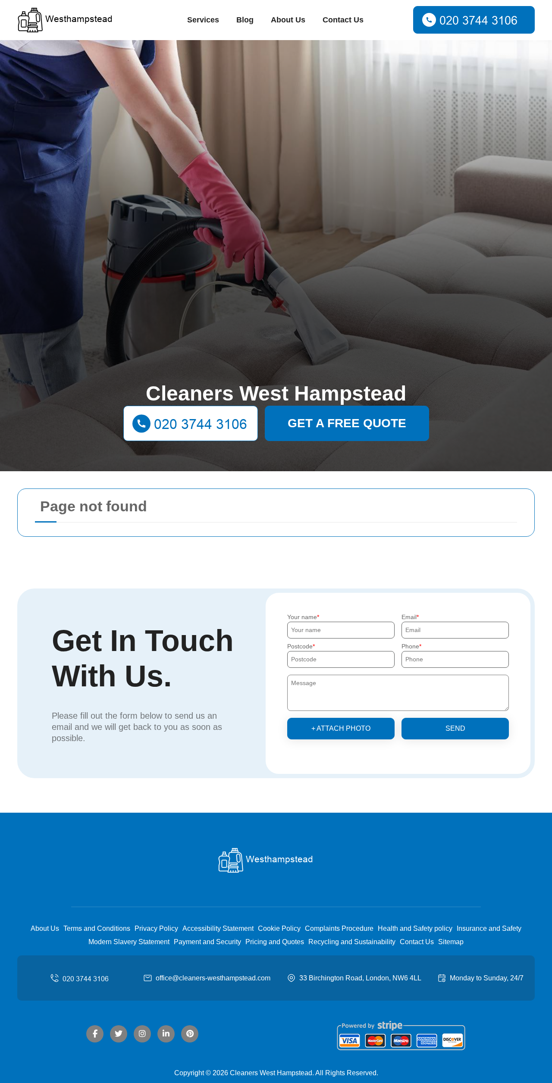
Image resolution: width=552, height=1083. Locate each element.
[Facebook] (95, 1033)
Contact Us (343, 20)
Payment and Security (207, 941)
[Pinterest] (189, 1033)
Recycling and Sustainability (351, 941)
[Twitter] (118, 1033)
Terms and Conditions (96, 928)
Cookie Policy (279, 928)
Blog (245, 20)
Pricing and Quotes (274, 941)
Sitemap (451, 941)
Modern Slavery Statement (128, 941)
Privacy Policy (156, 928)
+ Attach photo (340, 728)
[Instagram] (142, 1033)
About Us (288, 20)
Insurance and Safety (489, 928)
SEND (455, 728)
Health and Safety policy (415, 928)
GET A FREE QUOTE (347, 423)
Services (203, 20)
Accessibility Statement (218, 928)
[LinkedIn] (166, 1033)
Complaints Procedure (339, 928)
